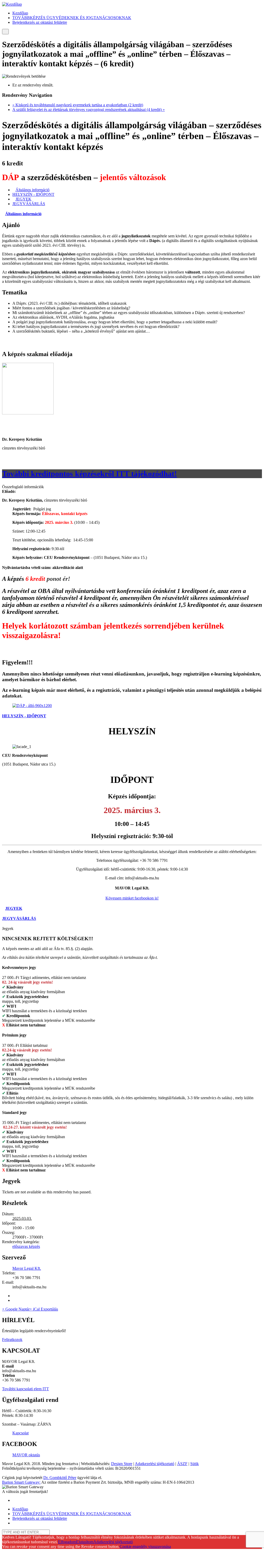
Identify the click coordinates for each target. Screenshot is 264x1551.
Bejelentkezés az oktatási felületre (39, 22)
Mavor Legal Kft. (26, 1268)
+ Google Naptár (16, 1309)
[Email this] (13, 1300)
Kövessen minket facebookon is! (132, 898)
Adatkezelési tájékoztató (154, 1463)
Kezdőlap (20, 13)
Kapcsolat (20, 1433)
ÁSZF (182, 1463)
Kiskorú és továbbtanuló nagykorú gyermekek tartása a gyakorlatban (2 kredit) (77, 105)
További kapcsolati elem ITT (25, 1389)
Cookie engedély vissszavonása (145, 1546)
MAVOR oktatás (26, 1455)
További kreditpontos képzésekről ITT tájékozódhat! (89, 473)
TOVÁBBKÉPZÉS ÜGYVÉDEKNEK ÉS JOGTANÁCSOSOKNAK (71, 17)
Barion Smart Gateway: (21, 1482)
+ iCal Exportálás (44, 1309)
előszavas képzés (26, 1246)
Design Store (121, 1463)
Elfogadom (67, 1542)
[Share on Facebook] (13, 1295)
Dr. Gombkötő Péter (59, 1477)
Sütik (194, 1463)
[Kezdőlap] (12, 4)
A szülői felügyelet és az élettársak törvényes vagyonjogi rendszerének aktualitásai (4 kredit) (88, 109)
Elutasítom (84, 1542)
